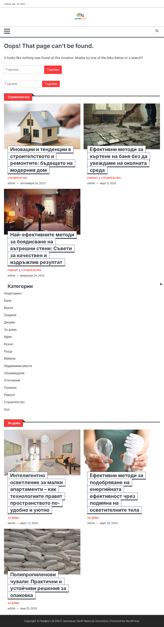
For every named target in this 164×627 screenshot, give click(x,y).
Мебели (9, 358)
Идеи (8, 337)
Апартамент (13, 293)
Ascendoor (102, 621)
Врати (8, 308)
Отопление (12, 380)
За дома (10, 329)
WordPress (132, 621)
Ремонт (92, 178)
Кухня (8, 344)
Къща (8, 351)
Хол (7, 409)
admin (11, 183)
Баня (7, 301)
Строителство (17, 178)
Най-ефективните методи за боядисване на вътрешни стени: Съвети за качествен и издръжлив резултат (42, 248)
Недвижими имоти (18, 366)
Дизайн (9, 322)
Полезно (10, 388)
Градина (10, 315)
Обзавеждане (14, 373)
